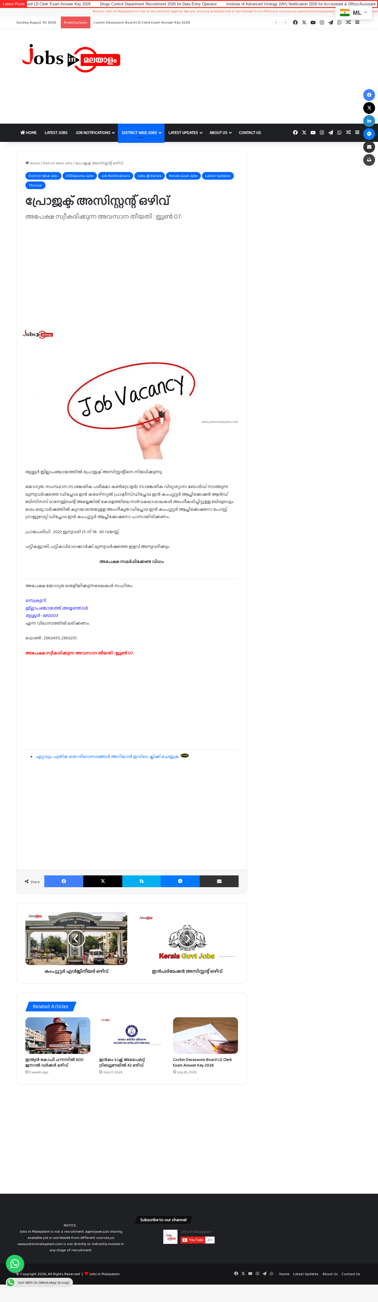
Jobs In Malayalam (104, 1274)
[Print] (369, 160)
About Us (218, 132)
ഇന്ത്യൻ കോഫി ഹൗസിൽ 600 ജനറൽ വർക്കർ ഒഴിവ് (54, 1062)
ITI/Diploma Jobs (80, 175)
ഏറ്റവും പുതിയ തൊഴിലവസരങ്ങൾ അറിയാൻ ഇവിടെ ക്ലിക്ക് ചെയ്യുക (108, 756)
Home (31, 132)
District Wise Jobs (139, 132)
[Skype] (141, 881)
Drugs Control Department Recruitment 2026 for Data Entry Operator (119, 4)
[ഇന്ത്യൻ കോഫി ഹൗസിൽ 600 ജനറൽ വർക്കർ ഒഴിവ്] (57, 1035)
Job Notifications (93, 132)
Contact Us (250, 132)
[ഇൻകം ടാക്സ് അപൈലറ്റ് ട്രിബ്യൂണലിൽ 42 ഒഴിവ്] (131, 1035)
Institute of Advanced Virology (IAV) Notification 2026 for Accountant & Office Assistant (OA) (266, 4)
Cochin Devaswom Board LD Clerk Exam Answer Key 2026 (141, 22)
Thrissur (35, 185)
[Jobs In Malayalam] (71, 58)
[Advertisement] (248, 76)
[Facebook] (63, 881)
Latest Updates (183, 132)
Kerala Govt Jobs (183, 175)
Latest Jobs (56, 132)
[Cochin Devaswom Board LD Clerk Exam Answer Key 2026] (205, 1035)
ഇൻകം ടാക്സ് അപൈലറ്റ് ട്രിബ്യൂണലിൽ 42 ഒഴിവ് (122, 1062)
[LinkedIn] (369, 121)
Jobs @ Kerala (150, 175)
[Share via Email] (219, 881)
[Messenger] (180, 881)
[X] (102, 881)
